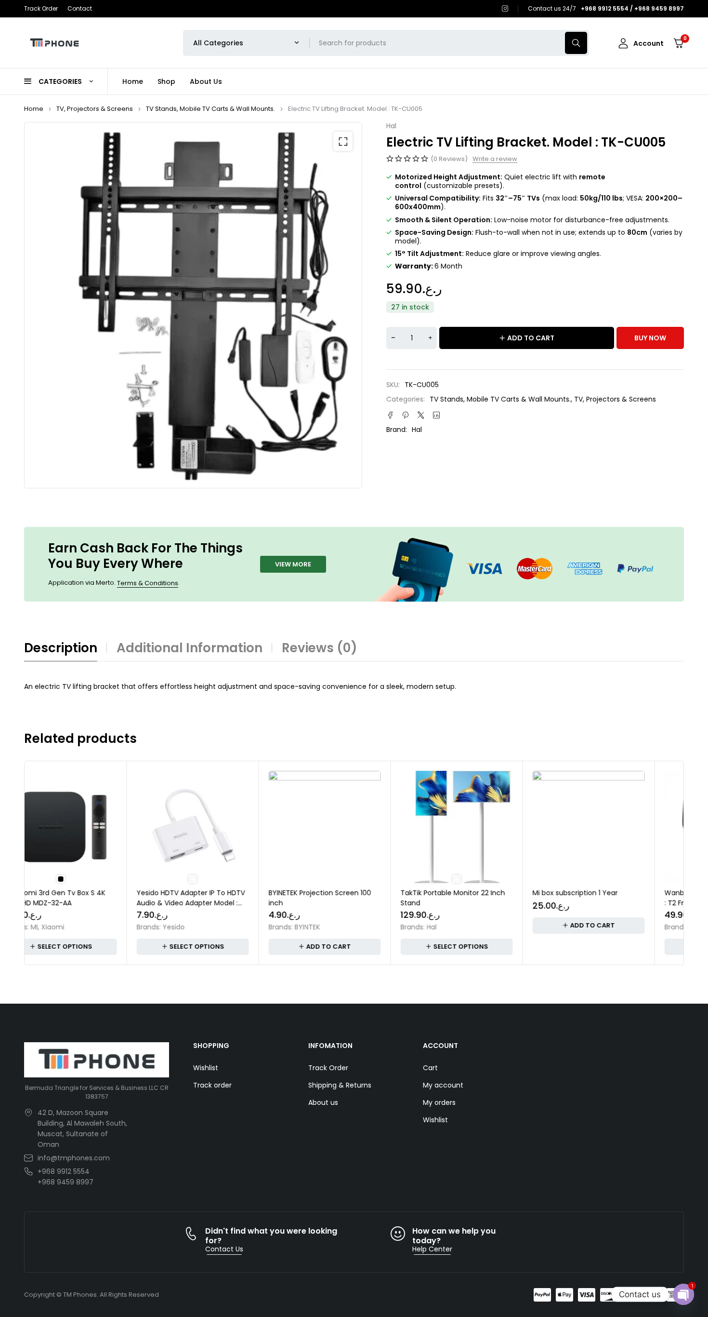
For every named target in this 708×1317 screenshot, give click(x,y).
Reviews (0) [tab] (319, 648)
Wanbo (600, 927)
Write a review (494, 159)
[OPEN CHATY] (683, 1294)
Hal (391, 126)
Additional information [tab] (189, 648)
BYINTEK (204, 927)
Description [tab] (60, 648)
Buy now (650, 338)
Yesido (71, 927)
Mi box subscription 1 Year (472, 893)
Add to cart (530, 338)
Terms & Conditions (147, 583)
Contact (79, 8)
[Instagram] (505, 8)
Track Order (41, 8)
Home (33, 108)
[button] (343, 141)
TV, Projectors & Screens (94, 108)
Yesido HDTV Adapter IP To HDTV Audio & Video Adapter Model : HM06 (88, 903)
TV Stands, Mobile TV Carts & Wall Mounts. (210, 108)
